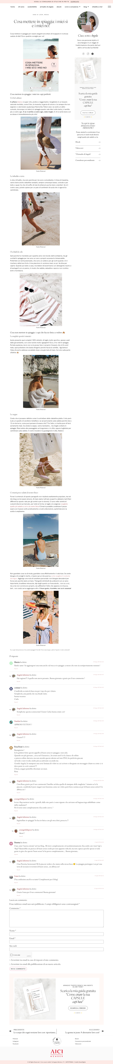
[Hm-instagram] (88, 54)
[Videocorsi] (99, 148)
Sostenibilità (32, 7)
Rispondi (16, 668)
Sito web (13, 946)
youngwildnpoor (20, 799)
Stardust (17, 721)
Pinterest (15, 1039)
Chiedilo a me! (97, 7)
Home (13, 7)
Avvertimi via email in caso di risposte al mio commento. (35, 960)
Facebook (15, 1044)
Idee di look (38, 14)
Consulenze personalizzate (83, 1041)
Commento (15, 908)
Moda (46, 14)
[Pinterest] (92, 54)
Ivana (16, 876)
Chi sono (21, 7)
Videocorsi (79, 148)
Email (12, 939)
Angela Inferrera (23, 675)
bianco (20, 102)
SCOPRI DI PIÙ (75, 1)
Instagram (16, 1041)
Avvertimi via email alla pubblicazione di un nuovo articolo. (36, 964)
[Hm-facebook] (83, 54)
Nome (12, 931)
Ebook (59, 7)
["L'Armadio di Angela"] (99, 154)
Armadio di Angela (46, 7)
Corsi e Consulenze (71, 7)
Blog (85, 7)
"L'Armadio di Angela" (83, 154)
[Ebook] (99, 142)
